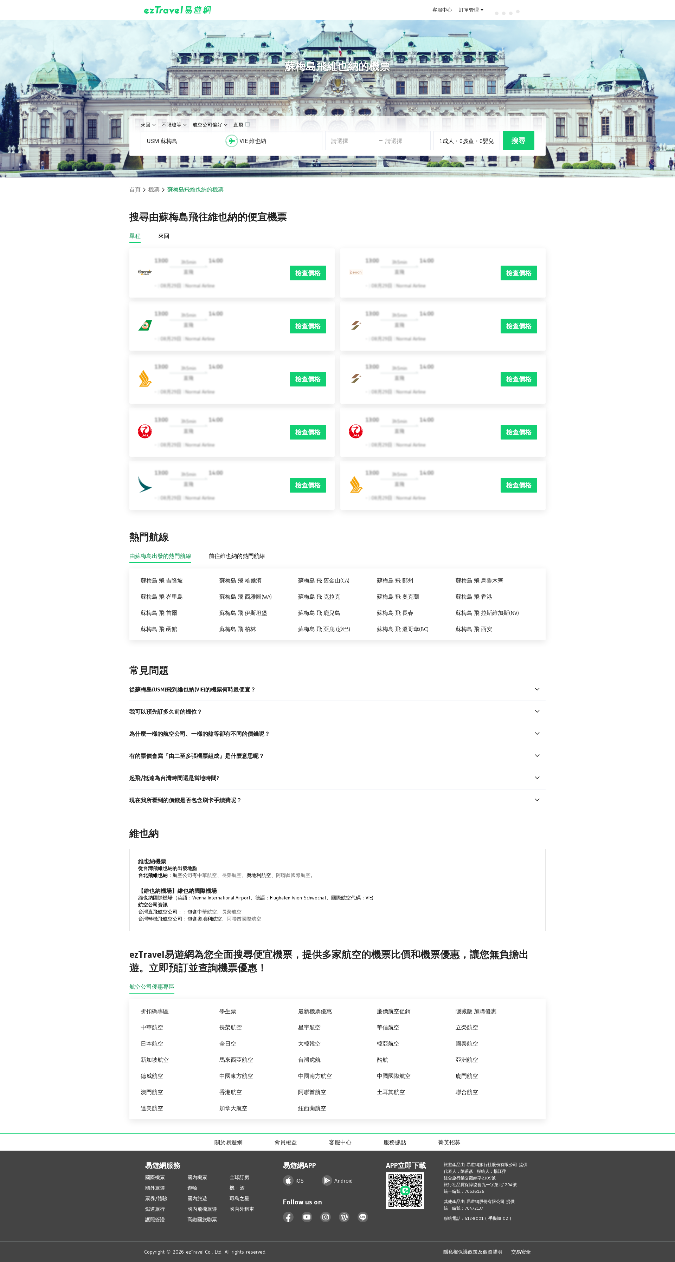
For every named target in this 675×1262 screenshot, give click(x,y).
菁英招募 (449, 1142)
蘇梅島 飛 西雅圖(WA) (245, 596)
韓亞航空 (388, 1043)
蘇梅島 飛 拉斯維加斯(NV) (487, 612)
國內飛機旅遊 (202, 1209)
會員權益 (286, 1142)
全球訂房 (239, 1177)
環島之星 (239, 1198)
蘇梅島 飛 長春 (395, 612)
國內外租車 (242, 1209)
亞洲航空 (467, 1059)
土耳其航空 (391, 1091)
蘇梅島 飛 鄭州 (395, 580)
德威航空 (152, 1075)
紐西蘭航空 (312, 1108)
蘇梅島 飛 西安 (474, 628)
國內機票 (197, 1177)
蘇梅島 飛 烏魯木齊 (479, 580)
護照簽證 (155, 1219)
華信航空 (388, 1027)
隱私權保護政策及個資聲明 (472, 1252)
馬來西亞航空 (236, 1059)
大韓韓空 (309, 1043)
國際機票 (155, 1177)
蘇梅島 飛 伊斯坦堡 (243, 612)
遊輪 (192, 1188)
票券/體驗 (156, 1198)
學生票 (227, 1011)
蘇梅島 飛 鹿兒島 (319, 612)
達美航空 (152, 1108)
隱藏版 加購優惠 (476, 1011)
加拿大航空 (233, 1108)
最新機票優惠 (315, 1011)
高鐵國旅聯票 (202, 1219)
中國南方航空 (315, 1075)
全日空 (227, 1043)
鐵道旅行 (155, 1209)
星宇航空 (309, 1027)
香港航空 (230, 1091)
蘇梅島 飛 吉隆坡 (162, 580)
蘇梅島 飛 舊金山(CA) (323, 580)
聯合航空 (467, 1091)
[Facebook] (288, 1217)
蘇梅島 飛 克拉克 (319, 596)
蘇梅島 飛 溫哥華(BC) (403, 628)
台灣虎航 (309, 1059)
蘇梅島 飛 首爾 (159, 612)
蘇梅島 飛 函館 (159, 628)
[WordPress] (344, 1217)
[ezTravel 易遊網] (177, 10)
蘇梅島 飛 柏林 (237, 628)
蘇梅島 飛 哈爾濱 (240, 580)
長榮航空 (232, 875)
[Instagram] (325, 1217)
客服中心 (442, 10)
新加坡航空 (155, 1059)
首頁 (135, 189)
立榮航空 (467, 1027)
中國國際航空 (394, 1075)
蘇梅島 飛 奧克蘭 (398, 596)
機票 (154, 189)
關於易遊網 (228, 1142)
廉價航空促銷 (394, 1011)
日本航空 (152, 1043)
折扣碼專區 (155, 1011)
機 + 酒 (237, 1188)
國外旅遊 (155, 1188)
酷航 (382, 1059)
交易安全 (521, 1252)
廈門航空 (467, 1075)
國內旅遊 (197, 1198)
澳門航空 (152, 1091)
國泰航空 (467, 1043)
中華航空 (207, 875)
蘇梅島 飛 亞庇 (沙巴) (324, 628)
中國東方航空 (236, 1075)
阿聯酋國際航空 (293, 875)
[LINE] (363, 1217)
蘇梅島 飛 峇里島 (162, 596)
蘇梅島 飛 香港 (474, 596)
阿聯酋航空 (312, 1091)
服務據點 (395, 1142)
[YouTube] (307, 1217)
